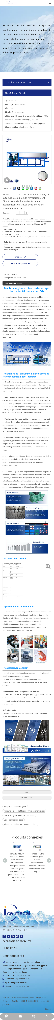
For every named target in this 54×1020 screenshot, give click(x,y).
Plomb (8, 1004)
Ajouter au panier (19, 263)
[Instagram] (17, 936)
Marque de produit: (12, 278)
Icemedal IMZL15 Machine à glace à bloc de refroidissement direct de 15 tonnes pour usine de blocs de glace (37, 863)
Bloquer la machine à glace (15, 806)
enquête (18, 257)
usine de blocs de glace (13, 820)
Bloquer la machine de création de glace (20, 824)
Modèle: (7, 274)
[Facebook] (4, 936)
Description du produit (14, 283)
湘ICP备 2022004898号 (30, 1001)
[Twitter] (8, 936)
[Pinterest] (21, 936)
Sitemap (48, 1009)
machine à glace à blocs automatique (19, 815)
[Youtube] (13, 936)
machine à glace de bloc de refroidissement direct (24, 811)
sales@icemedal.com (20, 979)
